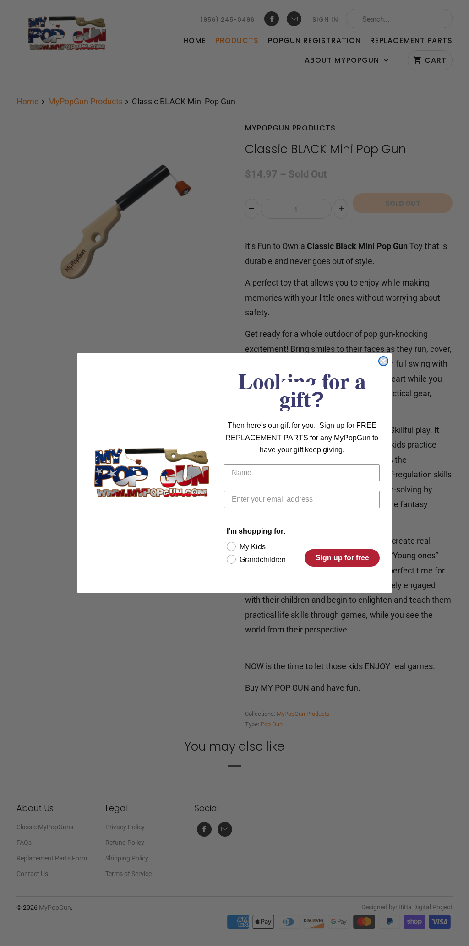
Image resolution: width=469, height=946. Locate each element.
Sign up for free (342, 558)
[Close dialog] (383, 361)
